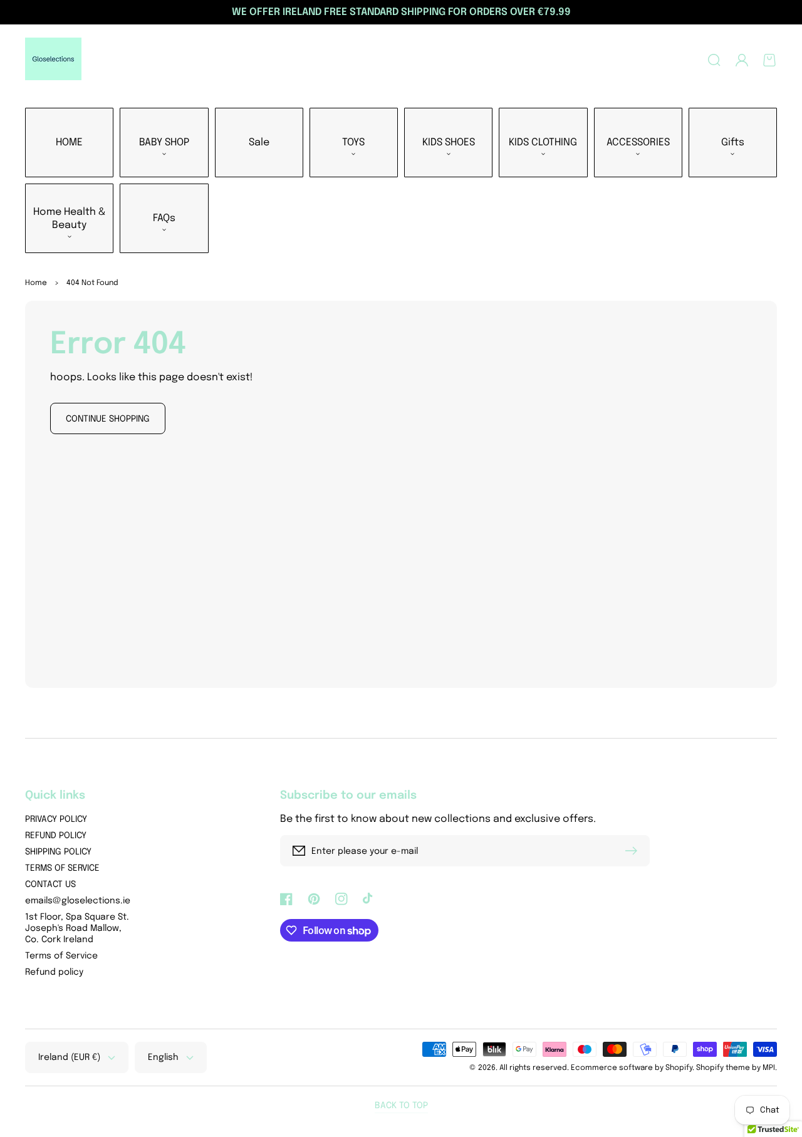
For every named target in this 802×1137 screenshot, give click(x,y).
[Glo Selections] (53, 60)
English (163, 1057)
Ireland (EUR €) (69, 1057)
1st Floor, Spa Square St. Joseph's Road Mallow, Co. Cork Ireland (77, 928)
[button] (714, 60)
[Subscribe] (634, 850)
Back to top (401, 1105)
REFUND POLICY (55, 835)
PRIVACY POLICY (56, 819)
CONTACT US (50, 884)
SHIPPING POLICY (58, 852)
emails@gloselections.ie (77, 900)
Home (36, 283)
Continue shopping (108, 419)
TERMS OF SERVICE (62, 868)
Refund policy (54, 972)
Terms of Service (61, 956)
